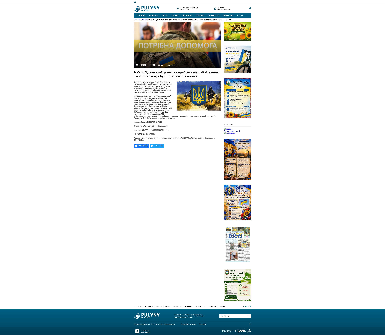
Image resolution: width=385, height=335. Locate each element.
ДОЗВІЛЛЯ (228, 15)
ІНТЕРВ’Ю (187, 15)
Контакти (202, 324)
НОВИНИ (153, 15)
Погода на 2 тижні (232, 131)
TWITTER (159, 146)
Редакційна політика (188, 324)
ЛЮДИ (240, 15)
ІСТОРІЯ (200, 15)
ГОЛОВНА (140, 15)
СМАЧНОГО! (213, 15)
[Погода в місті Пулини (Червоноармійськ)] (237, 129)
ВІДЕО (175, 15)
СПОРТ (165, 15)
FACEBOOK (143, 146)
